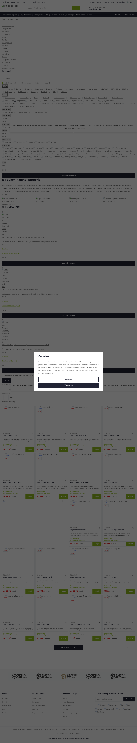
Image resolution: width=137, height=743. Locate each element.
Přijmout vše (68, 385)
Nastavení (68, 379)
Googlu (57, 367)
